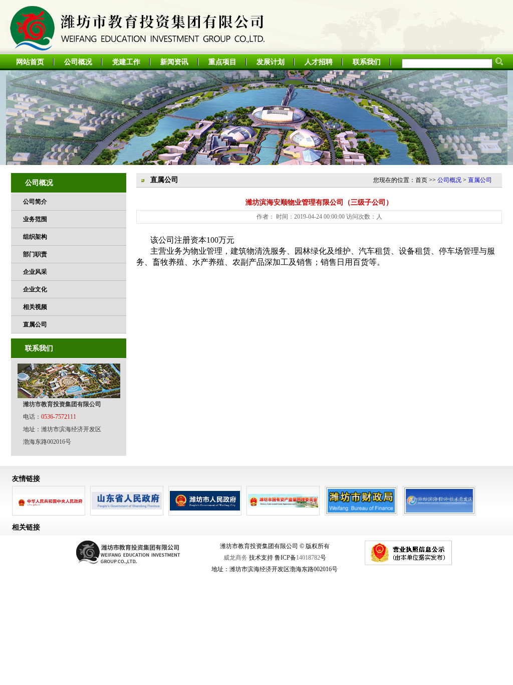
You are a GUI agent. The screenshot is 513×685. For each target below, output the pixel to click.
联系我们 (367, 62)
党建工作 (126, 62)
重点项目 (222, 62)
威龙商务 (235, 557)
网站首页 (30, 62)
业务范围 (35, 219)
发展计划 (270, 62)
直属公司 (35, 324)
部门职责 (35, 254)
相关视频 (35, 306)
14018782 (308, 557)
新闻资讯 (174, 62)
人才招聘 (319, 62)
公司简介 (35, 201)
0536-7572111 (58, 416)
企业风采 (35, 271)
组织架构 (35, 236)
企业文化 (35, 289)
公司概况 (78, 62)
